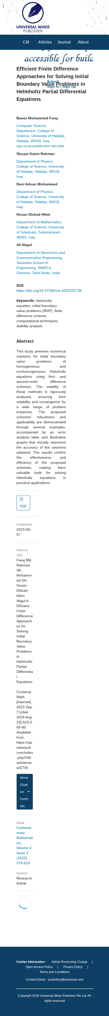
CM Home (26, 49)
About (83, 42)
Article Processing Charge (69, 962)
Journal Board (64, 49)
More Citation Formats (24, 791)
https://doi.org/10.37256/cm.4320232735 (49, 291)
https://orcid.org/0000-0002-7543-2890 (40, 146)
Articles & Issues (45, 57)
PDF (23, 506)
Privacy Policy (73, 967)
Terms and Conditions (55, 972)
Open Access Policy (39, 967)
